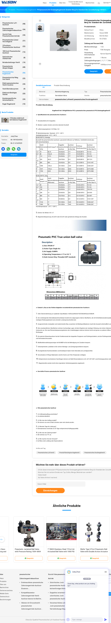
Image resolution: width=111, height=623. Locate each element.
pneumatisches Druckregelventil (95, 452)
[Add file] (68, 619)
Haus (2, 578)
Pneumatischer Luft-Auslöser (13, 24)
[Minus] (105, 572)
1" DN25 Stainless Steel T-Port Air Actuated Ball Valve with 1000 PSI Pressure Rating (49, 551)
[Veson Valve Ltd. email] (3, 149)
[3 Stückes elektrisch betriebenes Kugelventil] (5, 120)
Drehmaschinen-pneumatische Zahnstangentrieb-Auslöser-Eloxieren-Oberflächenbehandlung (32, 586)
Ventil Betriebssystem (13, 89)
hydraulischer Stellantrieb (13, 57)
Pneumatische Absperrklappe (13, 67)
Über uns (3, 584)
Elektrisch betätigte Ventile (13, 93)
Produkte (3, 581)
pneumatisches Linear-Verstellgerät (13, 40)
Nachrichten (4, 587)
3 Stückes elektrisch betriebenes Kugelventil (18, 119)
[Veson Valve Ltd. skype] (18, 149)
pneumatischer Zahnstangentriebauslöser (13, 29)
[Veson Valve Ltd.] (9, 3)
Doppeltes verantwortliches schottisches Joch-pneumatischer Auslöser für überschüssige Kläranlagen (60, 596)
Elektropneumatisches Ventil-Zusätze (13, 84)
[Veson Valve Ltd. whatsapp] (8, 149)
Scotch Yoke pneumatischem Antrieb (13, 35)
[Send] (105, 619)
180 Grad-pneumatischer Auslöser (13, 52)
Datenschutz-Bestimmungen (5, 598)
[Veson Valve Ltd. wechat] (13, 149)
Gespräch (14, 155)
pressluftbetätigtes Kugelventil (69, 452)
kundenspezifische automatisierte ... (13, 99)
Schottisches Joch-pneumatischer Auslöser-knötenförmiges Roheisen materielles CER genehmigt (59, 586)
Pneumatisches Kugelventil (13, 73)
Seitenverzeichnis (6, 590)
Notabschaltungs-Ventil (13, 62)
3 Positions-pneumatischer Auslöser (13, 46)
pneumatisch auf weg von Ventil (13, 78)
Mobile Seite (4, 593)
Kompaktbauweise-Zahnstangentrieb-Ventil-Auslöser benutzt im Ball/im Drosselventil (31, 596)
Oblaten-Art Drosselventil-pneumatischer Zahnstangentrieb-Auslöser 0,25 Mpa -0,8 (31, 606)
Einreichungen (50, 490)
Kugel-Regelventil (13, 104)
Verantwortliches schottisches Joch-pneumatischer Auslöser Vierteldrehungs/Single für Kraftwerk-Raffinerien (61, 606)
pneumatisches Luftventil (46, 452)
